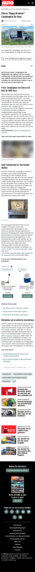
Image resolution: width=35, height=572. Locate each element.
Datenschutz (17, 531)
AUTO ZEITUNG (4, 9)
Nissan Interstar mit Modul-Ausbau (15, 311)
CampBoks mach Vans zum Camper (15, 308)
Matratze (4, 233)
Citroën (7, 253)
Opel (11, 253)
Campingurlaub (7, 108)
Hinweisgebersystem (17, 539)
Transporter (6, 381)
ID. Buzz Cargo (19, 249)
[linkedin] (23, 512)
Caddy (29, 249)
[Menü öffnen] (33, 3)
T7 (12, 249)
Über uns (17, 542)
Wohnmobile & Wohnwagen (22, 9)
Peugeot (27, 253)
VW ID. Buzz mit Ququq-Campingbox (15, 315)
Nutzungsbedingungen (17, 528)
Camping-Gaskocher (12, 336)
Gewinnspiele (17, 547)
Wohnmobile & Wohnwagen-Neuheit (14, 378)
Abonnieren (17, 501)
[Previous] (3, 35)
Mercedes (17, 253)
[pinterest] (6, 512)
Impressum (18, 525)
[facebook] (17, 512)
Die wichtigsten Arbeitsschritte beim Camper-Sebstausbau (15, 355)
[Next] (32, 35)
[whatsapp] (15, 517)
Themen (17, 544)
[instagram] (12, 512)
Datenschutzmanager (17, 533)
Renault (8, 255)
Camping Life (12, 9)
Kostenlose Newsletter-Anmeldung (17, 470)
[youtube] (29, 512)
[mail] (20, 517)
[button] (17, 66)
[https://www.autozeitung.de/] (7, 3)
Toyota (16, 255)
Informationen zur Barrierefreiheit (17, 536)
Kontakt (17, 550)
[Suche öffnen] (29, 3)
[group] (17, 40)
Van (14, 381)
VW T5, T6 (4, 249)
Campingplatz (12, 173)
